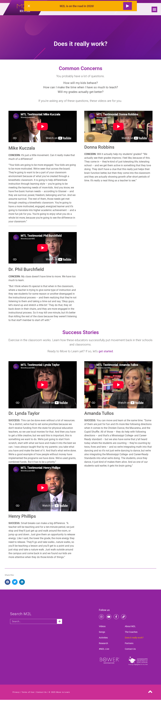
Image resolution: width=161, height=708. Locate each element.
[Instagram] (101, 616)
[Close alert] (29, 6)
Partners (129, 643)
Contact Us (130, 649)
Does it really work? (134, 637)
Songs (102, 632)
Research (103, 643)
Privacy (16, 692)
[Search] (59, 621)
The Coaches (131, 632)
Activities (103, 637)
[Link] (123, 616)
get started (106, 351)
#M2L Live (104, 649)
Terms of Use (28, 692)
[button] (154, 9)
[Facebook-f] (116, 616)
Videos (102, 626)
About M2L (130, 626)
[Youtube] (108, 616)
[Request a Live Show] (127, 6)
